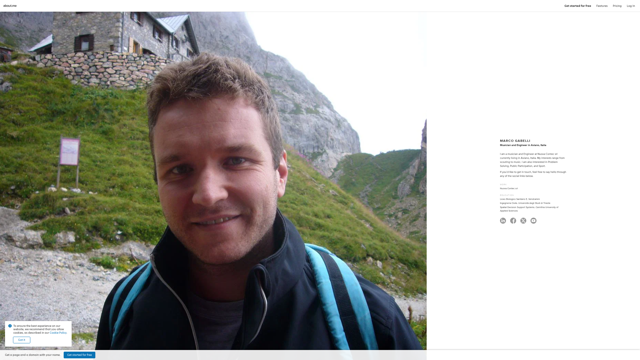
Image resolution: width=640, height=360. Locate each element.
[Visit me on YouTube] (533, 222)
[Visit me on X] (523, 222)
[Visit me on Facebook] (513, 222)
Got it (21, 340)
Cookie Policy (58, 333)
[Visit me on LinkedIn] (503, 222)
